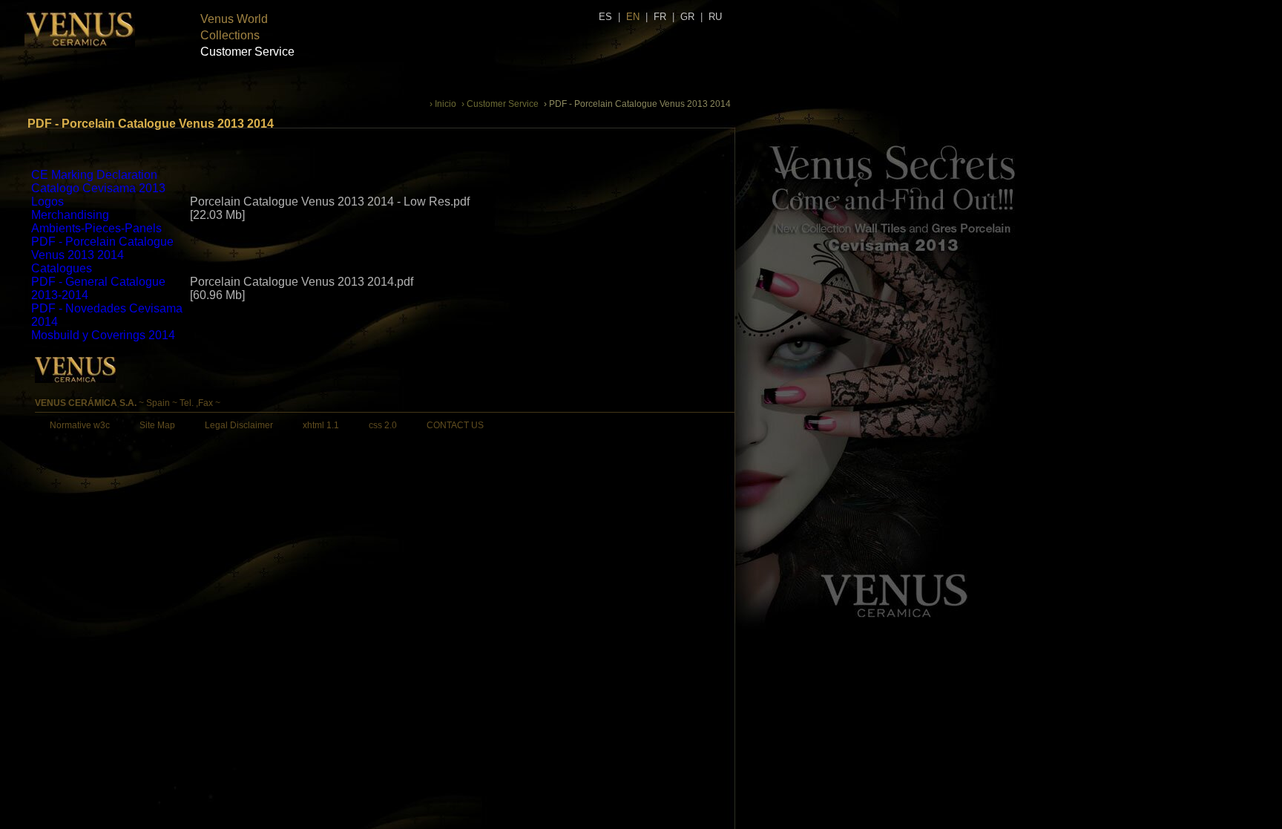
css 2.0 (383, 425)
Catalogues (61, 268)
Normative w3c (80, 425)
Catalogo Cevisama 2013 (98, 188)
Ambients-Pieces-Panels (96, 228)
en (633, 16)
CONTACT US (455, 425)
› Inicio (443, 104)
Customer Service (247, 51)
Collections (230, 35)
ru (715, 16)
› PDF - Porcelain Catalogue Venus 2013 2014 (637, 104)
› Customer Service (500, 104)
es (605, 16)
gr (687, 16)
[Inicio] (79, 44)
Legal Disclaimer (239, 425)
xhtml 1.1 (321, 425)
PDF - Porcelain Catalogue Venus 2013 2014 (102, 248)
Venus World (234, 19)
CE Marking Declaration (94, 174)
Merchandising (70, 215)
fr (660, 16)
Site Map (157, 425)
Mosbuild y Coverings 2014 (103, 335)
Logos (47, 201)
